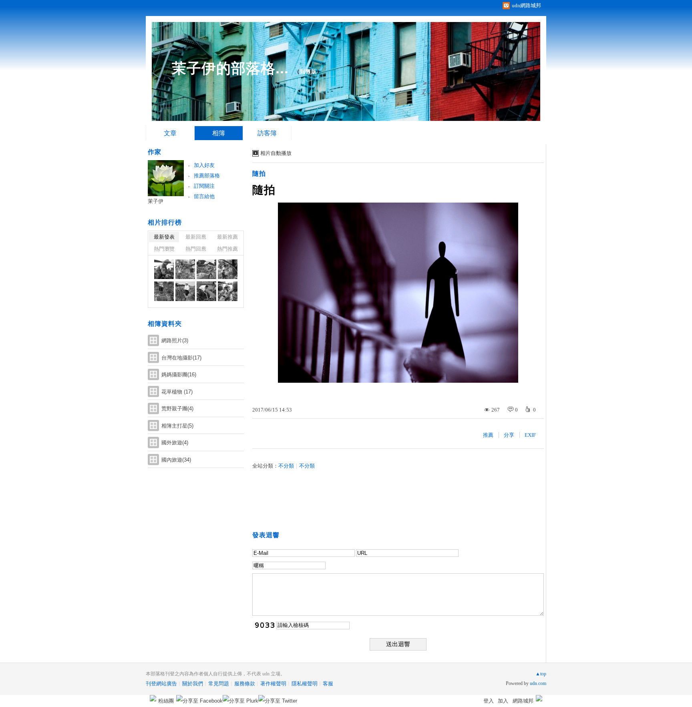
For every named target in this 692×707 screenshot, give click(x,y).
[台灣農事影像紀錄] (164, 269)
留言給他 (204, 196)
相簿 (218, 133)
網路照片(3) (174, 340)
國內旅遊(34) (176, 460)
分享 (509, 435)
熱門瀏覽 (164, 249)
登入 (488, 701)
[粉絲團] (153, 698)
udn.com (538, 683)
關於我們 (192, 684)
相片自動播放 (276, 153)
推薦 (488, 435)
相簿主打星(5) (177, 426)
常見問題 (218, 684)
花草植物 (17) (177, 392)
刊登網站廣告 (161, 684)
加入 (503, 701)
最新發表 (164, 237)
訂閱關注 (204, 186)
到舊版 (308, 71)
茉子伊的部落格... (230, 68)
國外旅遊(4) (174, 443)
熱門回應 (195, 249)
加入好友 (204, 165)
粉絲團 (166, 701)
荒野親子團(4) (177, 409)
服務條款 (244, 684)
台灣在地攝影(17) (181, 358)
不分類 (286, 466)
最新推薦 (227, 237)
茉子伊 (155, 201)
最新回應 (195, 237)
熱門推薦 (227, 249)
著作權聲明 (273, 684)
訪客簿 (267, 133)
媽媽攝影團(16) (178, 375)
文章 (170, 133)
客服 (328, 684)
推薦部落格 (207, 176)
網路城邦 (523, 701)
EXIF (530, 435)
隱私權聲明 (305, 684)
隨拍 (259, 173)
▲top (540, 674)
